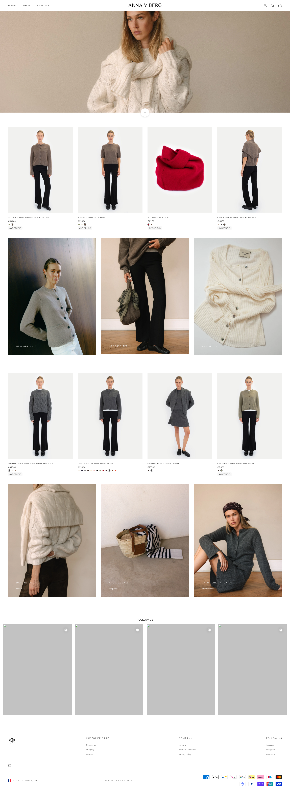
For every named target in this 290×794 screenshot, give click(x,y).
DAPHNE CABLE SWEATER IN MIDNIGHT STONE (30, 463)
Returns (89, 754)
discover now (208, 588)
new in (19, 588)
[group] (145, 56)
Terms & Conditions (187, 749)
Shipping (90, 749)
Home (12, 5)
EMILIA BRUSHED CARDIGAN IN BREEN (235, 463)
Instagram (270, 749)
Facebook (270, 754)
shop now (113, 588)
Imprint (182, 745)
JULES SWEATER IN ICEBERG (91, 217)
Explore (43, 5)
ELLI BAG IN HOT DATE (158, 217)
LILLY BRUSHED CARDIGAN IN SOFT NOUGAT (29, 217)
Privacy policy (185, 754)
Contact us (91, 745)
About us (270, 745)
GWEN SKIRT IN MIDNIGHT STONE (163, 463)
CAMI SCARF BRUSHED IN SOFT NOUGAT (236, 217)
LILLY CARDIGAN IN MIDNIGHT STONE (95, 463)
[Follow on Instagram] (9, 765)
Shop (26, 5)
